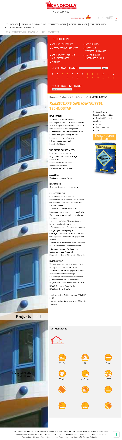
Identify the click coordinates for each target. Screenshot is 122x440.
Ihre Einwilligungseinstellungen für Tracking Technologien (77, 437)
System (72, 24)
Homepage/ (54, 97)
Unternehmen (11, 24)
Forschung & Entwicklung (33, 24)
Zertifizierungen (97, 24)
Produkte (82, 24)
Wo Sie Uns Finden (13, 27)
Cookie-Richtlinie (47, 437)
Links (42, 32)
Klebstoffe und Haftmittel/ (83, 97)
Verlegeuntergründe (62, 44)
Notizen (99, 124)
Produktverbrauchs (104, 127)
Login (7, 32)
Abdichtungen (92, 44)
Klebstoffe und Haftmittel (65, 48)
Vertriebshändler (57, 24)
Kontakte (29, 27)
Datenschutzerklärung (30, 437)
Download (33, 32)
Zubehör (56, 62)
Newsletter (53, 32)
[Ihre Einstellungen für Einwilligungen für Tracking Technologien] (116, 434)
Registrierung (19, 32)
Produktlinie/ (65, 97)
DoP (97, 130)
